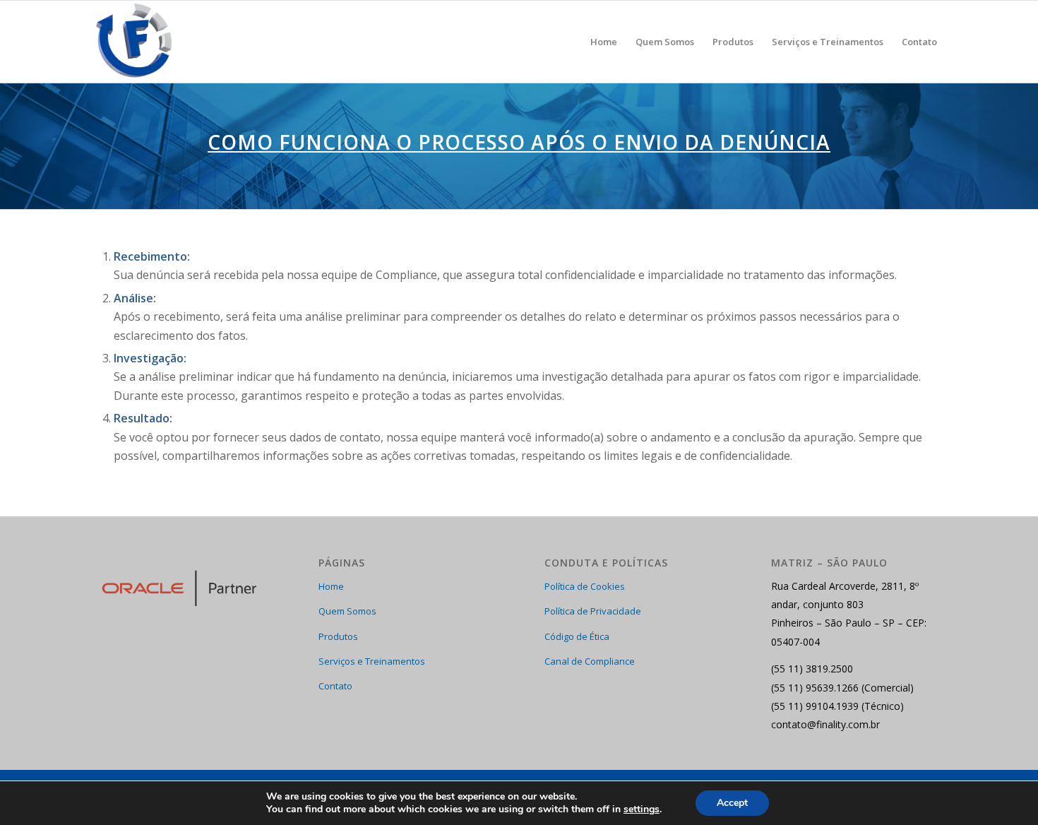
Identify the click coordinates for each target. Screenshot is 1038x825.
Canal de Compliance (589, 661)
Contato (335, 685)
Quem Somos (347, 611)
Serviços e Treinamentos (371, 661)
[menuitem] (603, 42)
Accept (732, 802)
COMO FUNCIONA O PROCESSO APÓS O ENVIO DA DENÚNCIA (519, 142)
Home (331, 586)
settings (642, 809)
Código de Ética (576, 636)
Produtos (338, 636)
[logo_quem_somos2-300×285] (135, 42)
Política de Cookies (584, 586)
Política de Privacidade (592, 611)
